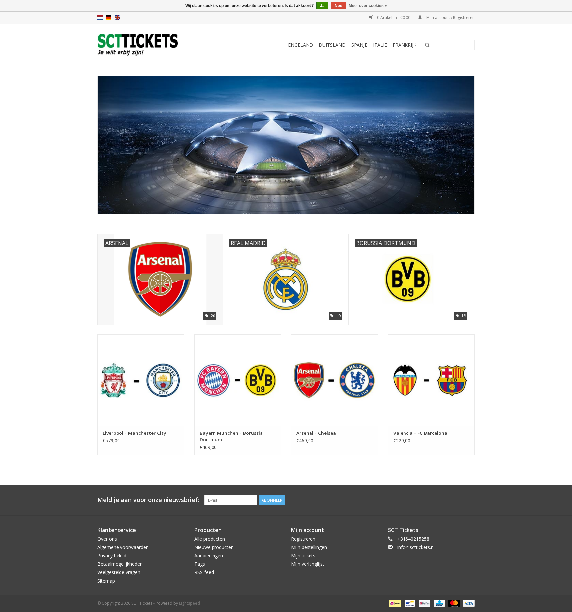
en (117, 17)
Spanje (359, 45)
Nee (338, 5)
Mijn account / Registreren (450, 17)
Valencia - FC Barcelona (420, 433)
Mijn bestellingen (309, 547)
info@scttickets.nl (416, 547)
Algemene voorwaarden (123, 547)
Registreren (303, 539)
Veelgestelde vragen (118, 572)
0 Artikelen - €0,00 (393, 17)
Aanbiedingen (208, 555)
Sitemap (106, 581)
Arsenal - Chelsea (316, 433)
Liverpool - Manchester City (134, 433)
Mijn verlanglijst (307, 564)
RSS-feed (204, 572)
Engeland (300, 45)
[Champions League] (286, 145)
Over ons (107, 539)
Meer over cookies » (368, 5)
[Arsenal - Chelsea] (334, 380)
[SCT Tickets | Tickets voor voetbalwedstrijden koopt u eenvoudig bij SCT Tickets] (154, 45)
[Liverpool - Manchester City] (140, 380)
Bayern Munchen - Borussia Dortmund (231, 436)
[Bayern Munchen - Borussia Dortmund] (237, 380)
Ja (322, 5)
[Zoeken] (427, 45)
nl (100, 17)
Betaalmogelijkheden (120, 564)
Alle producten (209, 539)
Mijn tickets (303, 555)
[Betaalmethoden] (394, 603)
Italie (380, 45)
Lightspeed (189, 603)
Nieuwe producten (214, 547)
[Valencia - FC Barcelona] (431, 380)
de (108, 17)
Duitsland (332, 45)
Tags (199, 564)
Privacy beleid (111, 555)
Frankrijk (404, 45)
